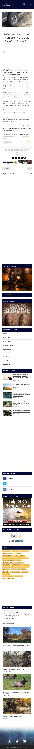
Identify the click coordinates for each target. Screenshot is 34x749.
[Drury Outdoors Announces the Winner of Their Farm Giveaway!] (17, 635)
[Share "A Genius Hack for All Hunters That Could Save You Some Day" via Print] (17, 153)
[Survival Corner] (17, 314)
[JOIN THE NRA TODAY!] (17, 512)
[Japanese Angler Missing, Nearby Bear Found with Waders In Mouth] (7, 413)
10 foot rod (15, 558)
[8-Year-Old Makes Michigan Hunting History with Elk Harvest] (17, 682)
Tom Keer (5, 360)
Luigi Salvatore (7, 349)
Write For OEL (6, 364)
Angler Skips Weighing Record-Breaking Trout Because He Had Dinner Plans (21, 403)
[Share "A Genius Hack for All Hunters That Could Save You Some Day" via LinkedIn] (18, 150)
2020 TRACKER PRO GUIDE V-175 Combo (12, 576)
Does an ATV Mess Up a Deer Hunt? (12, 716)
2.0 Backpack (6, 558)
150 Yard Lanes (7, 567)
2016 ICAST (5, 571)
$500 (4, 553)
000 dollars (19, 553)
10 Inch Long (24, 558)
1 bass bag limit (7, 555)
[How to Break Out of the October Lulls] (17, 659)
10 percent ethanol (8, 562)
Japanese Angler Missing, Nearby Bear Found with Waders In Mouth (21, 411)
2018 (4, 573)
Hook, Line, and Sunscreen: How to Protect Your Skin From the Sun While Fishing (21, 386)
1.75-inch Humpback (19, 555)
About (7, 747)
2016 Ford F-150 (21, 569)
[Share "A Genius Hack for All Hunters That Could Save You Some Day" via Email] (28, 150)
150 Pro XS (26, 564)
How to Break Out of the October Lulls (13, 669)
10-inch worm (19, 562)
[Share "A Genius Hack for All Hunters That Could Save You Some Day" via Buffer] (21, 150)
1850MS (13, 569)
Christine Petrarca (8, 345)
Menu (28, 4)
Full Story (7, 142)
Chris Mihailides (7, 341)
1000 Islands (6, 569)
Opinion (5, 333)
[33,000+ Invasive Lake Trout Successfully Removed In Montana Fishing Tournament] (7, 395)
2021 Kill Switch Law (8, 578)
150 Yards (15, 567)
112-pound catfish (16, 564)
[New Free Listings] (17, 537)
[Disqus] (17, 200)
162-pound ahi (24, 567)
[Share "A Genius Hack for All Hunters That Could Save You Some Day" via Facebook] (6, 150)
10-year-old (6, 564)
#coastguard (6, 551)
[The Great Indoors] (17, 279)
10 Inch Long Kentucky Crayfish (11, 560)
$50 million (24, 551)
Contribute (20, 747)
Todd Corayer (6, 356)
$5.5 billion (16, 551)
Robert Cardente (7, 352)
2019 (8, 573)
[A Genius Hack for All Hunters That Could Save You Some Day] (17, 19)
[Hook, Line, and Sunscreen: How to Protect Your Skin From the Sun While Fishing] (7, 387)
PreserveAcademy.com (12, 612)
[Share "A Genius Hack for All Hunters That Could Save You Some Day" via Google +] (12, 150)
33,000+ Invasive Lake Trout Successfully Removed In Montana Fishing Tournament (21, 395)
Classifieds (13, 747)
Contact (26, 747)
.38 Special (10, 553)
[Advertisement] (17, 444)
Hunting (13, 44)
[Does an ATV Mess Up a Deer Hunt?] (17, 706)
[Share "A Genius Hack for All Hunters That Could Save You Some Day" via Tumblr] (15, 150)
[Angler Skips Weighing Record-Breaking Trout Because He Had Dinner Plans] (7, 404)
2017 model (24, 571)
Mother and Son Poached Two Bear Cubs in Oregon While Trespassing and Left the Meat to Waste (21, 377)
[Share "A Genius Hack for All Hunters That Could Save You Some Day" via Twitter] (9, 150)
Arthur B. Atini (6, 337)
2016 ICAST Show (15, 571)
